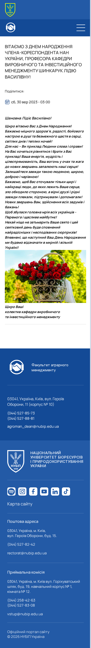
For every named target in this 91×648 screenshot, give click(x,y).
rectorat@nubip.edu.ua (27, 553)
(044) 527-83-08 (21, 605)
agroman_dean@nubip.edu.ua (33, 426)
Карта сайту (20, 504)
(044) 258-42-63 (21, 600)
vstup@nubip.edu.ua (25, 613)
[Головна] (10, 10)
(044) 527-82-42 (21, 544)
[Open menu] (80, 27)
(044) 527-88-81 (20, 418)
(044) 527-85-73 (21, 413)
